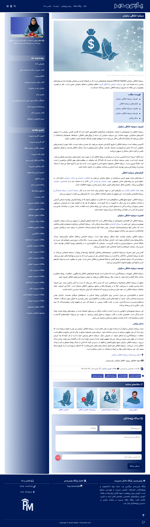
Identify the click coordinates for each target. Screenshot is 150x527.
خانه (84, 6)
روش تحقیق (39, 178)
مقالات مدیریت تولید (36, 251)
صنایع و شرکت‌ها (38, 190)
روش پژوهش (66, 6)
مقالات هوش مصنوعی (35, 306)
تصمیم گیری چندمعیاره (35, 172)
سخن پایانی (133, 118)
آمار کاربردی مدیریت (36, 142)
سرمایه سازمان (97, 376)
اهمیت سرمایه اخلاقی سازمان (127, 108)
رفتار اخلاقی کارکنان (131, 190)
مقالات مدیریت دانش (36, 258)
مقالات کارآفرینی (38, 233)
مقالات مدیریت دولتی (36, 264)
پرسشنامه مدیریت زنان (35, 106)
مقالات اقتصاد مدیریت (36, 203)
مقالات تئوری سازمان (129, 75)
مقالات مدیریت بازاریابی (35, 245)
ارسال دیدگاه (134, 466)
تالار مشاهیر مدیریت (36, 166)
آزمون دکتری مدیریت (36, 135)
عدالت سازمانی (69, 178)
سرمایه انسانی (73, 190)
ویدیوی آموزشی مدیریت (35, 312)
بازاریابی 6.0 (39, 63)
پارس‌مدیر (140, 75)
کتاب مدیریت (39, 196)
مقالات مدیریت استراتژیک (34, 239)
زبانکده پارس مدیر (37, 184)
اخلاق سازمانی (135, 376)
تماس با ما (47, 6)
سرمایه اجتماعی (115, 224)
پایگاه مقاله (77, 6)
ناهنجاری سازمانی (60, 181)
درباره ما (56, 6)
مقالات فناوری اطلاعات (35, 227)
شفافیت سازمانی (83, 178)
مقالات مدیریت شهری (36, 276)
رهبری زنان (40, 94)
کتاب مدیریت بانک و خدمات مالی (32, 70)
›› (11, 33)
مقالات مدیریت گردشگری (34, 282)
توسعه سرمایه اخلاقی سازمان (127, 113)
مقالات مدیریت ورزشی (35, 300)
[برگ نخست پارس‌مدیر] (128, 9)
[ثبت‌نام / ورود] (11, 6)
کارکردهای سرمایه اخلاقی (128, 103)
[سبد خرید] (8, 6)
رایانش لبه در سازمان (36, 88)
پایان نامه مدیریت (37, 154)
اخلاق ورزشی (39, 76)
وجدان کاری (93, 181)
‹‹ (42, 33)
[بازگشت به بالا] (143, 515)
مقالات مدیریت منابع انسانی (33, 294)
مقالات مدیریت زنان (36, 270)
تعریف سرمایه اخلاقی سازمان (127, 98)
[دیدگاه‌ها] (143, 522)
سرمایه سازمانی (116, 84)
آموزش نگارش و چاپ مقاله (34, 148)
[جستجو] (15, 6)
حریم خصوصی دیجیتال (35, 118)
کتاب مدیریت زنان (37, 112)
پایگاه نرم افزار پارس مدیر (35, 160)
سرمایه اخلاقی (110, 376)
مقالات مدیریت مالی (36, 288)
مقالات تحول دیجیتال (36, 215)
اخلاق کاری (104, 84)
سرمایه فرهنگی (61, 190)
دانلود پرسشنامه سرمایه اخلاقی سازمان (126, 354)
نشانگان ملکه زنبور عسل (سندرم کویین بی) (28, 100)
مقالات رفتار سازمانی (36, 221)
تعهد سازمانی (106, 181)
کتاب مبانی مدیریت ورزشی (34, 82)
